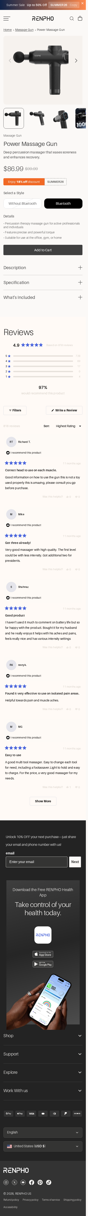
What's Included (19, 295)
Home (7, 29)
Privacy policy (31, 1199)
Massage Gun (24, 29)
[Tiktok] (48, 1182)
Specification (16, 280)
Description (14, 265)
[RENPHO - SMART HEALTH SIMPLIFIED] (42, 1174)
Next (75, 862)
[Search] (71, 18)
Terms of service (51, 1199)
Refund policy (11, 1199)
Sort (47, 424)
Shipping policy (72, 1199)
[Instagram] (6, 1182)
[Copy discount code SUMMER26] (42, 180)
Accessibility (10, 1207)
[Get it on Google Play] (43, 964)
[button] (76, 59)
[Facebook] (31, 1182)
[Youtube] (23, 1182)
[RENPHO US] (43, 18)
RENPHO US (23, 1193)
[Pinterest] (40, 1182)
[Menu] (6, 18)
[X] (14, 1182)
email (10, 853)
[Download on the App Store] (43, 954)
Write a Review (68, 410)
